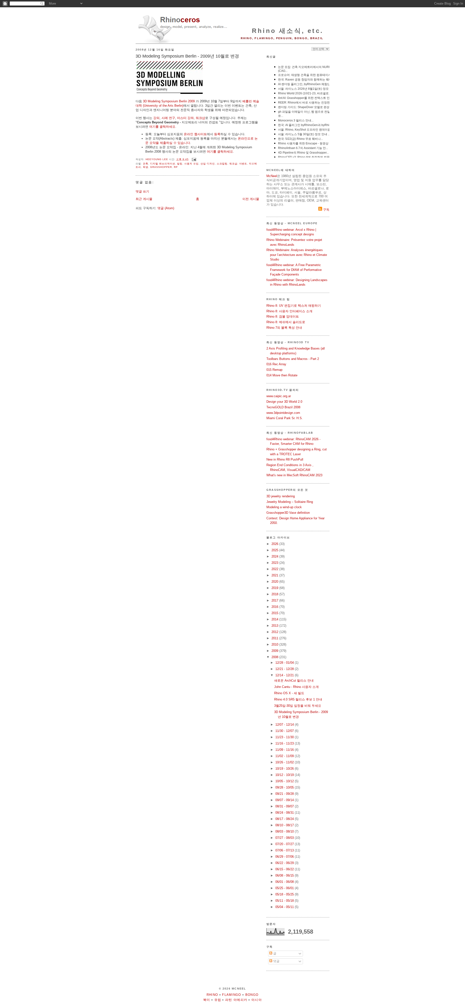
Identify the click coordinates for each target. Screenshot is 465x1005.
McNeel (271, 176)
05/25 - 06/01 (285, 888)
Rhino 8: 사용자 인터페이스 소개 (289, 311)
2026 (275, 544)
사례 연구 (168, 118)
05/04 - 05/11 (285, 907)
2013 (275, 625)
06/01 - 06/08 (285, 882)
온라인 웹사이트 (195, 134)
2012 (275, 632)
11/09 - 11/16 (285, 750)
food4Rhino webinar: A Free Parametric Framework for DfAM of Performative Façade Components (294, 269)
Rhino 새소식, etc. (287, 30)
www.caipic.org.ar (278, 396)
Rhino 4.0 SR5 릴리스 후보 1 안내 (298, 699)
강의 (156, 118)
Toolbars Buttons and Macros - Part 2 (292, 359)
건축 (145, 163)
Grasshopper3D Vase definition (288, 512)
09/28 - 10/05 (285, 787)
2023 (275, 563)
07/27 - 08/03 (285, 838)
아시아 (256, 1000)
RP (176, 167)
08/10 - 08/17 (285, 825)
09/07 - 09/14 (285, 800)
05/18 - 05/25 (285, 894)
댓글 (275, 961)
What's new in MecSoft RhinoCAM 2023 (294, 475)
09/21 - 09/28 (285, 794)
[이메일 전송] (194, 159)
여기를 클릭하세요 (162, 126)
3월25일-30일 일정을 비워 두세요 (297, 705)
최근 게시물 (144, 199)
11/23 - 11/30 (285, 737)
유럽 (217, 1000)
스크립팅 (222, 163)
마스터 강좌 (185, 118)
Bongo (252, 995)
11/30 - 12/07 (285, 731)
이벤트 (243, 163)
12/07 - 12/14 (285, 724)
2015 (275, 613)
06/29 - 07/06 (285, 856)
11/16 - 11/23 (285, 743)
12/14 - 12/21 (285, 675)
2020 (275, 581)
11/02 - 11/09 (285, 756)
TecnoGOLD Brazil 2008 (283, 407)
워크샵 (200, 118)
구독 (325, 209)
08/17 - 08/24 (285, 819)
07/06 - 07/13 (285, 850)
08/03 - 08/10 (285, 831)
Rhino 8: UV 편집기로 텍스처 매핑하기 (293, 305)
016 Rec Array (276, 364)
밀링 (179, 163)
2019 (275, 588)
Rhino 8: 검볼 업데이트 (282, 316)
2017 (275, 600)
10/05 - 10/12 (285, 781)
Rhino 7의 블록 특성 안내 (284, 327)
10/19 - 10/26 (285, 768)
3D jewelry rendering (280, 496)
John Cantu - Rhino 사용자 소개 (296, 687)
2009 (275, 651)
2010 (275, 644)
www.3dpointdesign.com (283, 413)
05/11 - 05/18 (285, 900)
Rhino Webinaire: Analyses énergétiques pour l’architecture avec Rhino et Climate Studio (296, 254)
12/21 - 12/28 (285, 669)
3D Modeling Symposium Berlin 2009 (169, 101)
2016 (275, 607)
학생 (145, 167)
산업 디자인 (208, 163)
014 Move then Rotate (281, 375)
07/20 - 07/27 (285, 844)
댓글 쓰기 (142, 191)
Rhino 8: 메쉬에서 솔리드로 (285, 322)
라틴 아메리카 (236, 1000)
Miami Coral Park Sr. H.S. (284, 418)
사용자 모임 (191, 163)
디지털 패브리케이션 (162, 163)
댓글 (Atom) (165, 208)
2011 (275, 638)
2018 (275, 594)
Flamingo (231, 995)
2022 (275, 569)
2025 (275, 550)
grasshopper (161, 167)
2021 (275, 575)
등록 (217, 134)
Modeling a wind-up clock (284, 507)
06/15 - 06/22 (285, 869)
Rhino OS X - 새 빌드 (289, 693)
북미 (206, 1000)
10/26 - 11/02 (285, 762)
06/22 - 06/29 (285, 863)
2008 (275, 657)
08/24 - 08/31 (285, 812)
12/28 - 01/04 (285, 662)
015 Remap (274, 370)
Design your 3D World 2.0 (284, 401)
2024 (275, 556)
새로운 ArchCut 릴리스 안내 (294, 680)
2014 (275, 619)
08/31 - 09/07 (285, 806)
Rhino (212, 995)
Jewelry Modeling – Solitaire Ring (289, 502)
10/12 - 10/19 (285, 775)
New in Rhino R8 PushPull (284, 459)
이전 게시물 (250, 199)
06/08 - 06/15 (285, 875)
